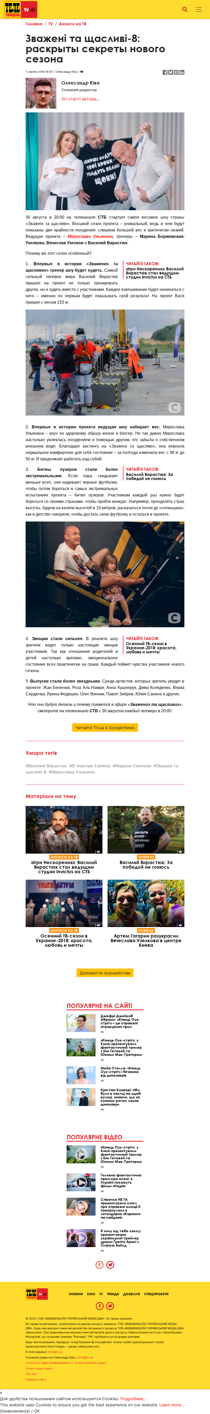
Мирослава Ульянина (90, 236)
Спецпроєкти (156, 1294)
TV (50, 23)
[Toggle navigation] (199, 9)
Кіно (91, 1294)
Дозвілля (131, 1294)
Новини (146, 930)
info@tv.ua (55, 1352)
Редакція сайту (36, 1379)
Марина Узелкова (133, 765)
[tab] (99, 1264)
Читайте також (155, 270)
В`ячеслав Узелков (91, 765)
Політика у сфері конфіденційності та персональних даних (66, 1363)
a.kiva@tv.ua (84, 1357)
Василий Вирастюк (47, 765)
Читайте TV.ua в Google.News (105, 727)
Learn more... (171, 1404)
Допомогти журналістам (105, 972)
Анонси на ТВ (72, 23)
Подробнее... (133, 1398)
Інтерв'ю (146, 857)
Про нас (31, 1374)
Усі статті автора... (80, 98)
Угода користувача (39, 1368)
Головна (34, 23)
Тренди (113, 1294)
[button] (184, 9)
